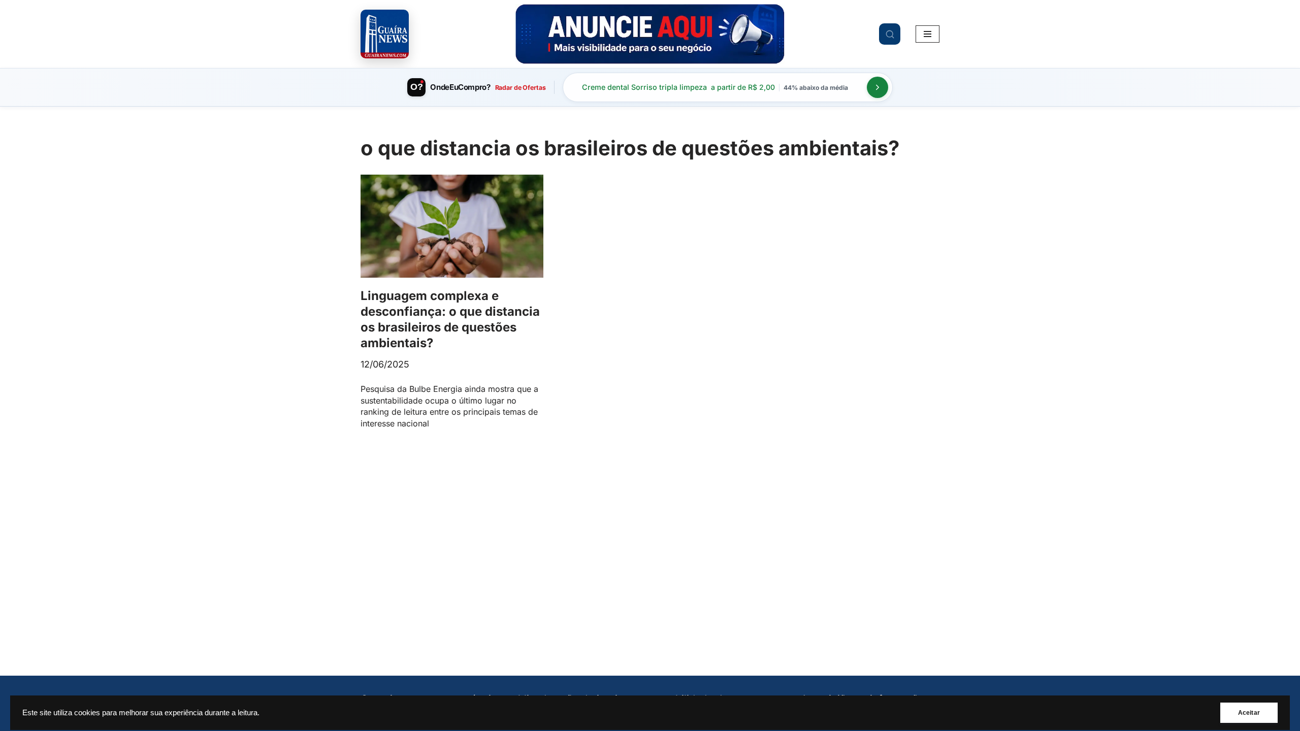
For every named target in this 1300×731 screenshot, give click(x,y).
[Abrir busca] (889, 34)
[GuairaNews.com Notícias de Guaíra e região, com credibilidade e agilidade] (385, 34)
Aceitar (1249, 712)
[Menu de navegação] (927, 34)
